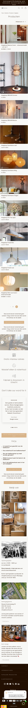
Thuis (2, 13)
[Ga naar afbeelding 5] (17, 348)
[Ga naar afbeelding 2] (12, 348)
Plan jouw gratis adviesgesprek (14, 322)
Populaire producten (9, 674)
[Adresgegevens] (14, 591)
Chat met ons (5, 621)
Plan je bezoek (5, 660)
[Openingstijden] (14, 549)
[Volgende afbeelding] (25, 342)
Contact (4, 666)
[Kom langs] (14, 633)
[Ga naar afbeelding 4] (15, 348)
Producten (11, 13)
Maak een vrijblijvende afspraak (14, 482)
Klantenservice (7, 679)
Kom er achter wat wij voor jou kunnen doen (14, 435)
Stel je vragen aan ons (14, 469)
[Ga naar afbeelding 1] (10, 348)
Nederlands (13, 690)
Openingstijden (7, 670)
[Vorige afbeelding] (2, 342)
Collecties (6, 13)
